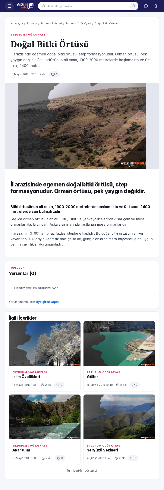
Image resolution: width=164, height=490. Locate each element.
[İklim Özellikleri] (45, 343)
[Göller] (119, 343)
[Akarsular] (45, 417)
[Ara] (133, 6)
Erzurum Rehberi (51, 23)
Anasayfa (17, 23)
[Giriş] (155, 6)
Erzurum (31, 23)
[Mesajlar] (146, 6)
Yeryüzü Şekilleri (102, 450)
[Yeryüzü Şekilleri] (119, 417)
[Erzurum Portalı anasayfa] (26, 6)
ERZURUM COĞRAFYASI (27, 34)
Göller (92, 376)
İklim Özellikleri (26, 376)
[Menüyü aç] (9, 6)
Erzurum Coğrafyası (78, 23)
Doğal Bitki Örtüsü (106, 23)
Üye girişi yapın (47, 302)
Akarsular (21, 450)
